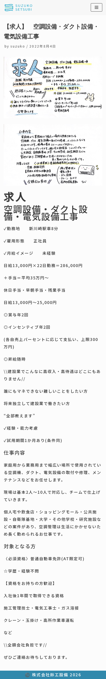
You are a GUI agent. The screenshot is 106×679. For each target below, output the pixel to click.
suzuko (17, 46)
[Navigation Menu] (96, 7)
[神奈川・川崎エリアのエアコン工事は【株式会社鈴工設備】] (18, 7)
